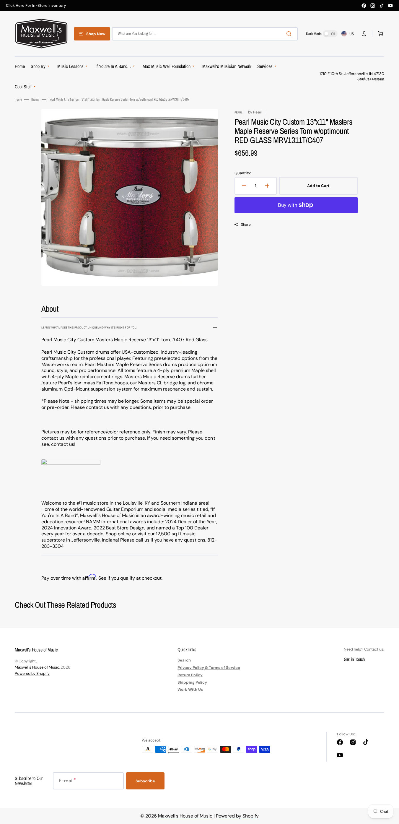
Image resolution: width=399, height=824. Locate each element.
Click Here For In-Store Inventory (36, 5)
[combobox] (205, 33)
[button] (364, 33)
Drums (35, 99)
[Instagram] (372, 5)
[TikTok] (381, 5)
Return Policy (190, 674)
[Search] (290, 33)
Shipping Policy (192, 682)
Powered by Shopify (32, 673)
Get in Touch (354, 659)
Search (184, 660)
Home (18, 99)
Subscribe (145, 781)
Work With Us (190, 689)
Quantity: (242, 173)
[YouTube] (390, 5)
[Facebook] (364, 5)
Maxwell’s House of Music (37, 667)
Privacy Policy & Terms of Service (208, 667)
